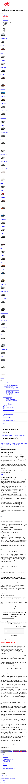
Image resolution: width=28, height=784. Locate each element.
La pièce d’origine (9, 398)
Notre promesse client (10, 399)
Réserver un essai (14, 750)
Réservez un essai (6, 415)
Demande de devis (4, 751)
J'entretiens (5, 757)
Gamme (4, 17)
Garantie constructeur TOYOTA (12, 390)
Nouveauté (5, 16)
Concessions (5, 20)
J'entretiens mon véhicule (8, 386)
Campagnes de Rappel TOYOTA (13, 392)
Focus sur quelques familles (11, 400)
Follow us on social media (8, 423)
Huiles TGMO (9, 394)
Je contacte (5, 763)
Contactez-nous (15, 546)
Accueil (4, 754)
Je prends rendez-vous (5, 435)
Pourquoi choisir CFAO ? (11, 388)
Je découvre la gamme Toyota (12, 385)
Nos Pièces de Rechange (8, 397)
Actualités (5, 408)
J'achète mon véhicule (7, 384)
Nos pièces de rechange (20, 435)
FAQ (4, 411)
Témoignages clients (10, 403)
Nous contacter (9, 395)
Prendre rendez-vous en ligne (12, 387)
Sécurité (4, 406)
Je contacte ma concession (8, 410)
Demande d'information (8, 414)
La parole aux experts (10, 401)
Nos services (12, 435)
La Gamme (5, 755)
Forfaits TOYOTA (9, 391)
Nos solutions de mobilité (8, 407)
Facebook (10, 751)
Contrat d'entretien (9, 393)
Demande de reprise (7, 417)
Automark (5, 15)
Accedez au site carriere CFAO (9, 420)
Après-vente (5, 18)
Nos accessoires (9, 404)
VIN (15, 608)
